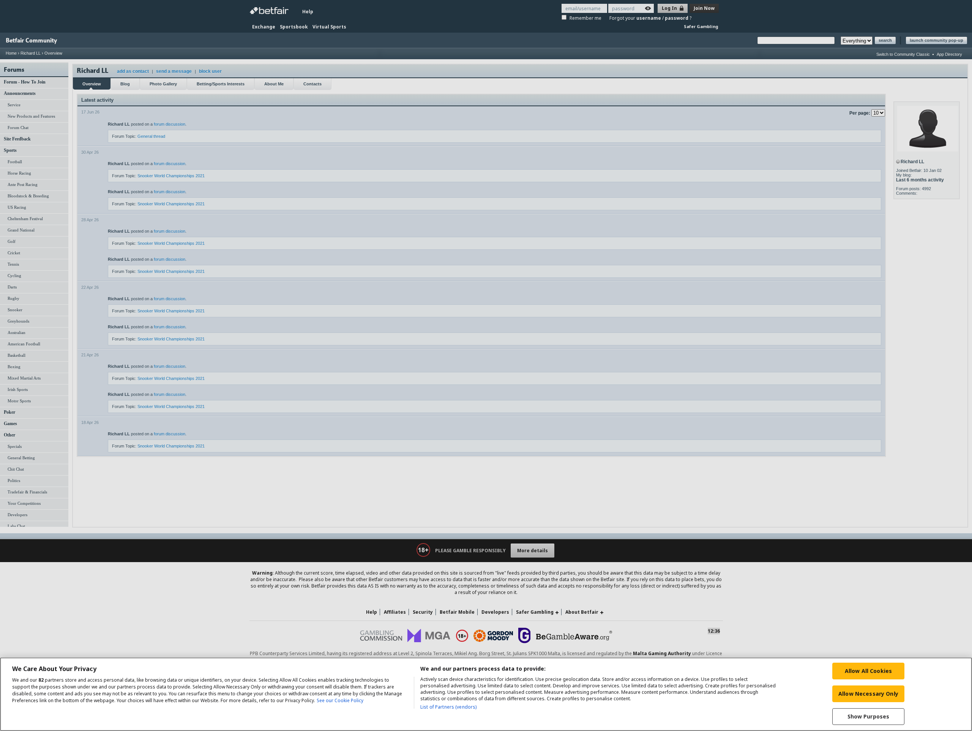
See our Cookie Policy (340, 700)
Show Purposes (868, 716)
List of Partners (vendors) (448, 707)
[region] (486, 694)
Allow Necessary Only (868, 693)
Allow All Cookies (868, 670)
